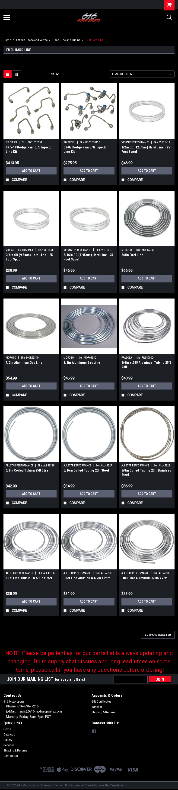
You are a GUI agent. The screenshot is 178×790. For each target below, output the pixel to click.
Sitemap (45, 785)
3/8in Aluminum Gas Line (82, 362)
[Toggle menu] (6, 17)
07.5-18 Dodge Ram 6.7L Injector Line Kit (29, 149)
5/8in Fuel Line (132, 255)
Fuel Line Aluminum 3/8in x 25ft (144, 578)
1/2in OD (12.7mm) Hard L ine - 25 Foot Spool (145, 149)
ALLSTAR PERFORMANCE (19, 465)
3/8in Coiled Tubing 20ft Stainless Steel (146, 473)
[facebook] (94, 731)
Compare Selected (158, 634)
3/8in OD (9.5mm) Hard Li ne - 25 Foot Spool (29, 257)
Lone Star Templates (111, 785)
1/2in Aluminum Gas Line (24, 362)
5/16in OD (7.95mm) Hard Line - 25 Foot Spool (88, 257)
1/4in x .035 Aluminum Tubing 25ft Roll (146, 365)
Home (7, 40)
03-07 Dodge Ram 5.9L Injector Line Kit (86, 149)
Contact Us (10, 756)
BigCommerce (74, 785)
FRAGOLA (126, 357)
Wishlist (97, 707)
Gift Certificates (101, 701)
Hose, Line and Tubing (66, 40)
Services (9, 745)
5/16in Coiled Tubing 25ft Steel (86, 470)
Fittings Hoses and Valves (32, 40)
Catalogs (9, 734)
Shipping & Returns (103, 712)
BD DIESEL (12, 142)
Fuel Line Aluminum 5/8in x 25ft (29, 578)
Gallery (7, 740)
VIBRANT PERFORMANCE (135, 142)
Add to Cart (31, 171)
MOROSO (126, 250)
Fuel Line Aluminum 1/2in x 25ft (87, 578)
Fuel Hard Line (94, 40)
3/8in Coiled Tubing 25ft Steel (28, 470)
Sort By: (54, 74)
